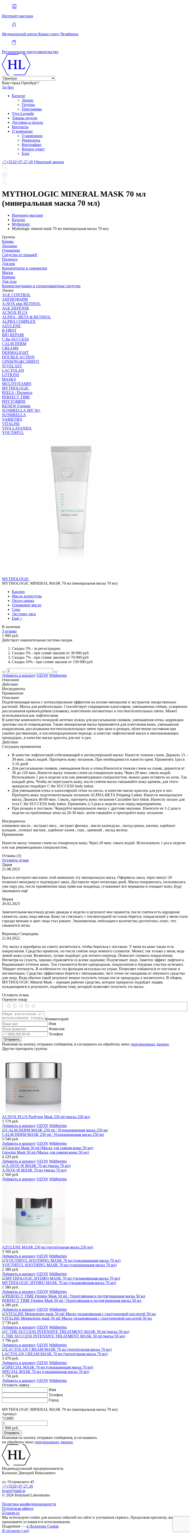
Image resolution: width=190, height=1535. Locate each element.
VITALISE (11, 424)
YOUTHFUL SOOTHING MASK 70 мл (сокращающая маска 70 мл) (59, 1265)
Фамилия (56, 1029)
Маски (7, 272)
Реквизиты (31, 140)
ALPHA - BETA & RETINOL (26, 317)
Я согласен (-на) (15, 1531)
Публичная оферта (17, 1508)
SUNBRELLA (14, 415)
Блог (26, 153)
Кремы (8, 241)
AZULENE (11, 326)
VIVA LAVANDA (17, 428)
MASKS (9, 379)
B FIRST (9, 330)
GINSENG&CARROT (20, 361)
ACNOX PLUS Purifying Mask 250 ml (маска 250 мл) (46, 1117)
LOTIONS (10, 375)
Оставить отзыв (15, 860)
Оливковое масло (26, 605)
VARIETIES (12, 419)
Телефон (56, 1034)
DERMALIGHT (15, 352)
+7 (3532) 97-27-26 (17, 162)
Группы (28, 104)
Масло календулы (27, 596)
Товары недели (24, 118)
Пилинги (10, 259)
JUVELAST (12, 366)
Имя (52, 1024)
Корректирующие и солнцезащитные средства (41, 286)
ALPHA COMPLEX (19, 321)
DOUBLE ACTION (18, 357)
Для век (8, 264)
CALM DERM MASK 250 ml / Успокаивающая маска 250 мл (53, 1134)
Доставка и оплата (27, 122)
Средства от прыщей (19, 255)
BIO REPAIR (13, 335)
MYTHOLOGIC (15, 388)
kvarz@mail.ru (13, 1491)
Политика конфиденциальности (29, 1504)
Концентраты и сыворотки (24, 268)
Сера (16, 609)
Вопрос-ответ (33, 149)
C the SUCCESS (15, 339)
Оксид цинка (23, 600)
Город (54, 1400)
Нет (10, 87)
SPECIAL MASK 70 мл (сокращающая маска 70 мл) (45, 1372)
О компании (22, 131)
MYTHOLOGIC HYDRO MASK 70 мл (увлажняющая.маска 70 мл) (59, 1283)
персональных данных (150, 1044)
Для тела (9, 281)
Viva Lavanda (23, 113)
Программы (32, 109)
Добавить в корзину (19, 675)
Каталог (18, 96)
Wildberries (58, 675)
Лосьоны (9, 246)
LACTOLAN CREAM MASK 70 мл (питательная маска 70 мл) (55, 1354)
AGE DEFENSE (15, 308)
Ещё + (17, 618)
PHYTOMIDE (14, 401)
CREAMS (10, 348)
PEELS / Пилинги (17, 392)
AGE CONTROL (16, 295)
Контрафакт (32, 145)
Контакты (20, 127)
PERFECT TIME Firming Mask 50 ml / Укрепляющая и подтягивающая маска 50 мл (71, 1300)
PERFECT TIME (16, 397)
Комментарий (57, 1019)
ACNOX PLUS (14, 312)
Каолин (18, 592)
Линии (27, 100)
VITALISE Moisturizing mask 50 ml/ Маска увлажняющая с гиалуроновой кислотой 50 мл (77, 1318)
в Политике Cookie (42, 1526)
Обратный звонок (49, 162)
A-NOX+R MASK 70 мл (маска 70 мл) (34, 1170)
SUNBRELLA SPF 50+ (21, 410)
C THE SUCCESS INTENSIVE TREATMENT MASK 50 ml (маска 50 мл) (63, 1336)
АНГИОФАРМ (15, 299)
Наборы (8, 277)
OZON (42, 675)
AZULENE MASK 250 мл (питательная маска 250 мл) (47, 1247)
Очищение (11, 250)
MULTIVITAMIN (16, 384)
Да (4, 87)
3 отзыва (9, 631)
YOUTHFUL (13, 432)
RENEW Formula (16, 406)
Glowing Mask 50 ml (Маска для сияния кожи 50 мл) (45, 1152)
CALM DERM (14, 344)
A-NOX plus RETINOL (21, 304)
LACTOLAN (13, 370)
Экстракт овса (24, 614)
